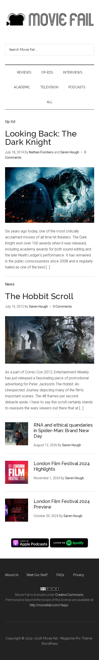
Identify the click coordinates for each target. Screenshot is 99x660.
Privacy (78, 575)
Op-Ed (10, 121)
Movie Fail (49, 19)
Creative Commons (69, 595)
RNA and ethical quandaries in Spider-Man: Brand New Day (63, 430)
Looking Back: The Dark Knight (41, 138)
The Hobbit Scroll (39, 296)
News (10, 284)
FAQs (60, 575)
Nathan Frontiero (41, 152)
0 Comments (62, 306)
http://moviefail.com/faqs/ (49, 605)
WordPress (49, 643)
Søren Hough (69, 152)
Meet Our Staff (37, 575)
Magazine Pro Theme (76, 638)
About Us (11, 575)
